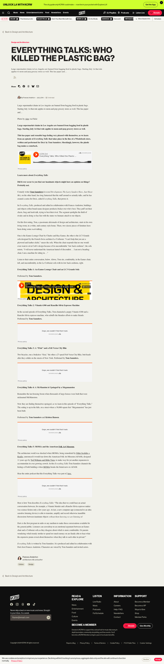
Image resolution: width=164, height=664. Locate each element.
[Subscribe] (48, 617)
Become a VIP (140, 605)
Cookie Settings (146, 643)
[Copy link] (19, 86)
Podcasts (125, 13)
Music (15, 13)
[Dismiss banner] (161, 2)
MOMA (46, 467)
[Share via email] (37, 86)
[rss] (14, 78)
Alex (27, 118)
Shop (137, 613)
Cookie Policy (113, 643)
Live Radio (97, 602)
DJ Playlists (111, 13)
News (22, 13)
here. (69, 473)
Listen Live (140, 13)
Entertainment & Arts (35, 13)
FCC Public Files (128, 643)
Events (66, 13)
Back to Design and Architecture (19, 32)
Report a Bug (70, 643)
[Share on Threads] (28, 86)
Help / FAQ (118, 609)
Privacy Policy (84, 643)
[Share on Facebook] (24, 86)
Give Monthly (145, 626)
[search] (9, 13)
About (116, 602)
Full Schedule (98, 613)
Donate (157, 13)
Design (31, 564)
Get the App (151, 4)
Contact (117, 617)
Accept (158, 659)
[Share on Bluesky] (33, 86)
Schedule (157, 19)
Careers (117, 605)
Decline (146, 659)
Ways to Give (140, 609)
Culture (21, 564)
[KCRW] (14, 600)
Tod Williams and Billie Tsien (43, 460)
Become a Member (142, 602)
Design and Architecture (20, 42)
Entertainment (78, 609)
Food (47, 13)
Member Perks (140, 617)
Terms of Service (99, 643)
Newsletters (56, 13)
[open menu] (4, 13)
